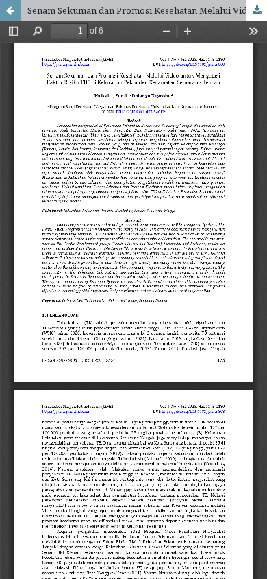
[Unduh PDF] (256, 10)
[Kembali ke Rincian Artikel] (10, 10)
